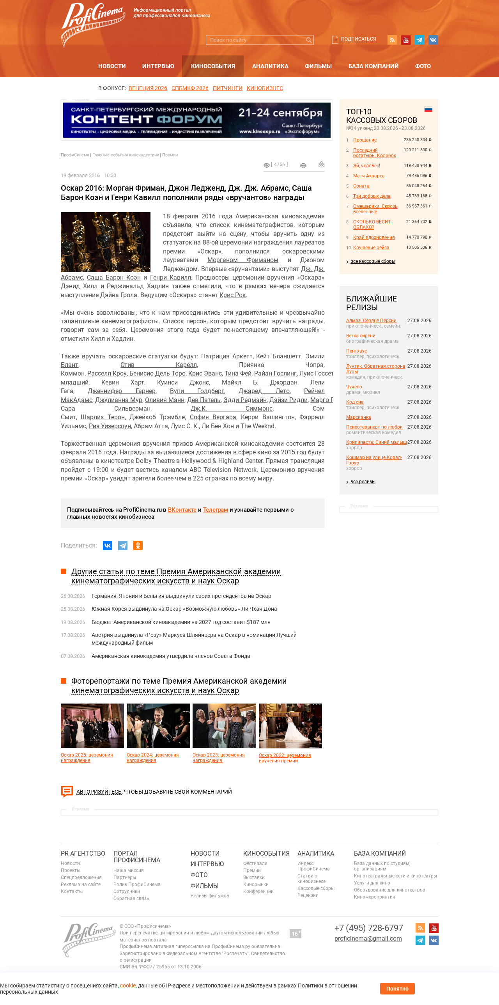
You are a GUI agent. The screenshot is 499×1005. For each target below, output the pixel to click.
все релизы (362, 481)
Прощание (365, 140)
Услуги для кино (372, 883)
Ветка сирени (360, 336)
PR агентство (83, 853)
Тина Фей (238, 373)
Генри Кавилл (170, 277)
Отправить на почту (322, 164)
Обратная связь (131, 898)
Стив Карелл (158, 365)
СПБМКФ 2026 (190, 88)
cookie (128, 985)
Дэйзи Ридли (288, 400)
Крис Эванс (205, 373)
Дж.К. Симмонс (232, 408)
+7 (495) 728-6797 (368, 928)
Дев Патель (204, 400)
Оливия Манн (164, 400)
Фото (423, 66)
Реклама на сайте (81, 884)
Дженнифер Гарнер (121, 391)
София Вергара (213, 417)
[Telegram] (122, 545)
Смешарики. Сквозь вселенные (375, 209)
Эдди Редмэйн (245, 400)
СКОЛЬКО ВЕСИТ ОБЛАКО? (372, 224)
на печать (303, 165)
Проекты (70, 870)
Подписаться (358, 39)
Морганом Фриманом (243, 260)
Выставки (254, 877)
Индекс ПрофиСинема (313, 866)
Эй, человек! (366, 165)
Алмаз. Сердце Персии (371, 320)
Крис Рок (232, 295)
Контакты (72, 891)
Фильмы (318, 66)
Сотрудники (126, 891)
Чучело (354, 387)
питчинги (227, 88)
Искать (309, 40)
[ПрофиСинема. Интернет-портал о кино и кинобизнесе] (93, 16)
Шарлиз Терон (102, 417)
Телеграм (215, 509)
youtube (406, 40)
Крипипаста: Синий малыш (376, 442)
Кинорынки (256, 884)
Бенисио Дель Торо (157, 373)
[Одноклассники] (138, 545)
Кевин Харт (122, 382)
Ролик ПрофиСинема (137, 884)
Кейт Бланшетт (278, 356)
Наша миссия (128, 870)
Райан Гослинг (275, 373)
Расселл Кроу (107, 373)
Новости (112, 66)
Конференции (258, 891)
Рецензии (308, 895)
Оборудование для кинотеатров (389, 890)
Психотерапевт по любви (374, 427)
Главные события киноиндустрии (125, 155)
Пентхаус (356, 351)
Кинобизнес (265, 88)
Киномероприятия (374, 897)
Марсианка (358, 417)
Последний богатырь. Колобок (374, 152)
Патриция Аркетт (227, 356)
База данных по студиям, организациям (382, 866)
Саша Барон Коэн (114, 277)
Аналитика (270, 66)
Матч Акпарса (369, 176)
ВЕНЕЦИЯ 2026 (148, 88)
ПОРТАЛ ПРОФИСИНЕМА (136, 857)
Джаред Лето (264, 391)
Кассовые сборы (315, 888)
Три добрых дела (372, 196)
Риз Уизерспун (110, 426)
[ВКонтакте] (107, 545)
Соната (361, 186)
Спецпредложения (81, 877)
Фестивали (255, 863)
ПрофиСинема (75, 155)
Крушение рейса (371, 247)
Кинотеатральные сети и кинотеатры (395, 876)
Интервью (158, 66)
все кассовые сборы (372, 261)
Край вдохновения (374, 237)
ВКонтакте (182, 509)
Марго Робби (329, 400)
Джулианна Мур (118, 400)
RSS (392, 40)
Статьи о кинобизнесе (311, 878)
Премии (170, 155)
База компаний (374, 66)
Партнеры (124, 877)
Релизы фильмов (210, 896)
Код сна (355, 402)
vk (433, 40)
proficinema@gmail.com (368, 938)
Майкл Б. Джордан (259, 382)
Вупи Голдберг (197, 391)
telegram (419, 40)
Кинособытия (213, 66)
